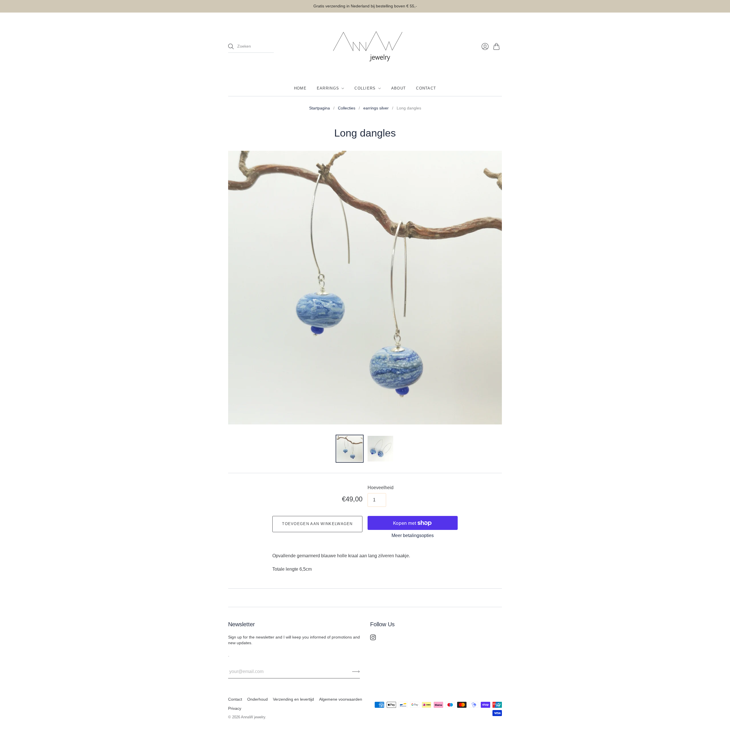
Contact (426, 88)
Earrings (328, 88)
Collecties (346, 108)
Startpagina (319, 108)
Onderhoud (257, 699)
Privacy (234, 708)
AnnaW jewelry (253, 717)
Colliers (365, 88)
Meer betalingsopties (413, 535)
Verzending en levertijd (293, 699)
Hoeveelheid (381, 487)
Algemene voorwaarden (340, 699)
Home (300, 88)
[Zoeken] (231, 46)
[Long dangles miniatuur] (349, 448)
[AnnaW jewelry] (365, 46)
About (398, 88)
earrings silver (376, 108)
